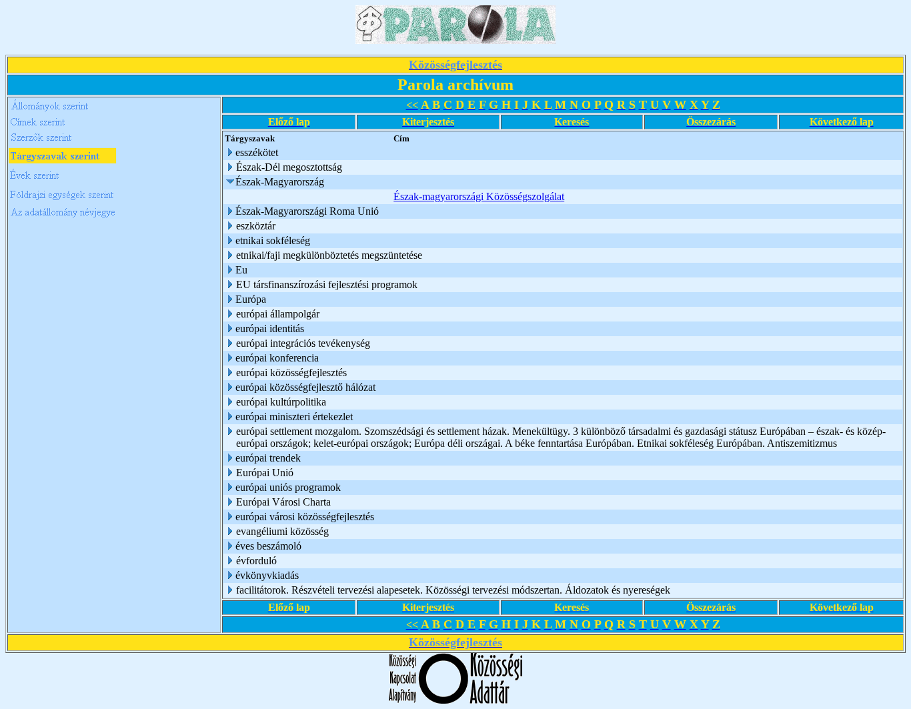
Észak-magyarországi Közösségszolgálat (478, 196)
